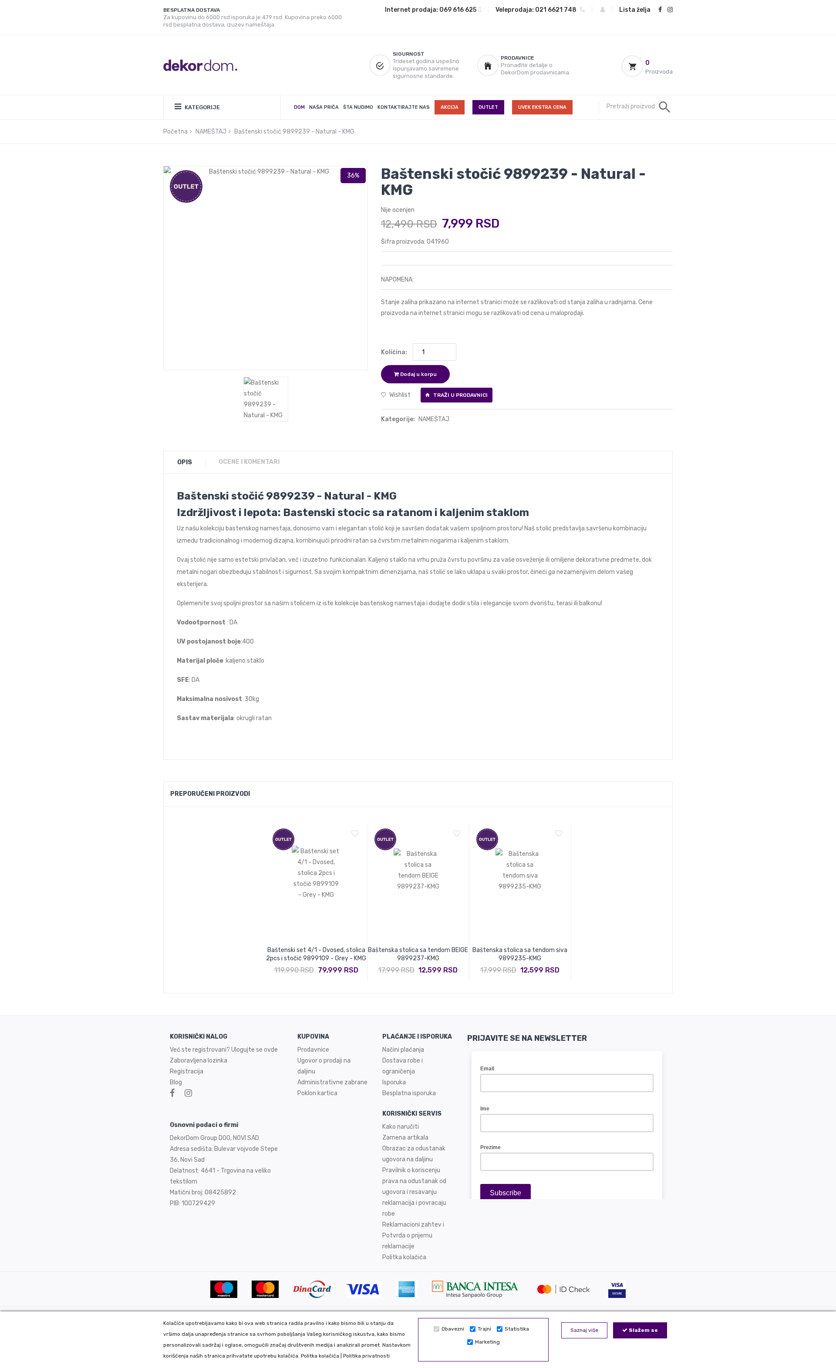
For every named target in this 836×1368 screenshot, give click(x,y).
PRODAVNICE (517, 58)
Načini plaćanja (403, 1049)
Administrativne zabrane (332, 1082)
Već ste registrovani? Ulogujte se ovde (224, 1049)
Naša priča (324, 107)
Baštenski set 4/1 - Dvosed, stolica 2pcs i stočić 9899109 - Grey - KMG (316, 954)
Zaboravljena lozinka (198, 1060)
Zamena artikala (405, 1137)
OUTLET (488, 107)
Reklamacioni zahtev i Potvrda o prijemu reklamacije (413, 1235)
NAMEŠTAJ (211, 131)
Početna (175, 131)
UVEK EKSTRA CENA (542, 107)
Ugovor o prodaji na (324, 1060)
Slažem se (642, 1330)
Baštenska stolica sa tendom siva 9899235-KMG (519, 954)
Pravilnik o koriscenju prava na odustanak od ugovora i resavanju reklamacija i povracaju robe (414, 1192)
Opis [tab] (184, 462)
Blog (176, 1082)
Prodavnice (313, 1049)
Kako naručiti (400, 1126)
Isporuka (394, 1082)
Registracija (186, 1071)
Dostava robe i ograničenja (402, 1066)
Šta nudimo (358, 107)
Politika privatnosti (366, 1356)
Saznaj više (584, 1330)
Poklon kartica (317, 1093)
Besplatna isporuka (409, 1093)
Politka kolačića (320, 1356)
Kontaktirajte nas (404, 107)
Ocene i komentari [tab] (249, 462)
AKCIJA (449, 107)
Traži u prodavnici (460, 395)
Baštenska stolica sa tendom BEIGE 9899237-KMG (418, 954)
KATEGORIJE (201, 107)
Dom (299, 107)
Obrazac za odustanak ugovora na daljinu (413, 1154)
